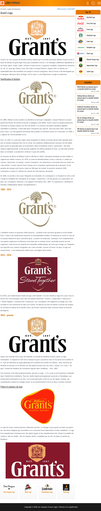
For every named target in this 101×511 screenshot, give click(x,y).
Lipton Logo (90, 71)
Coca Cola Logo (91, 23)
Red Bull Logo (91, 17)
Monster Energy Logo (93, 59)
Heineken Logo (91, 47)
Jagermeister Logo (92, 65)
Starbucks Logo (91, 35)
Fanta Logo (90, 41)
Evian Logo (90, 29)
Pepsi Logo (90, 53)
